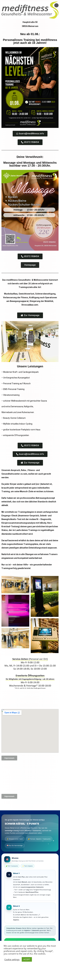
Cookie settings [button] (12, 959)
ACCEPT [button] (26, 959)
